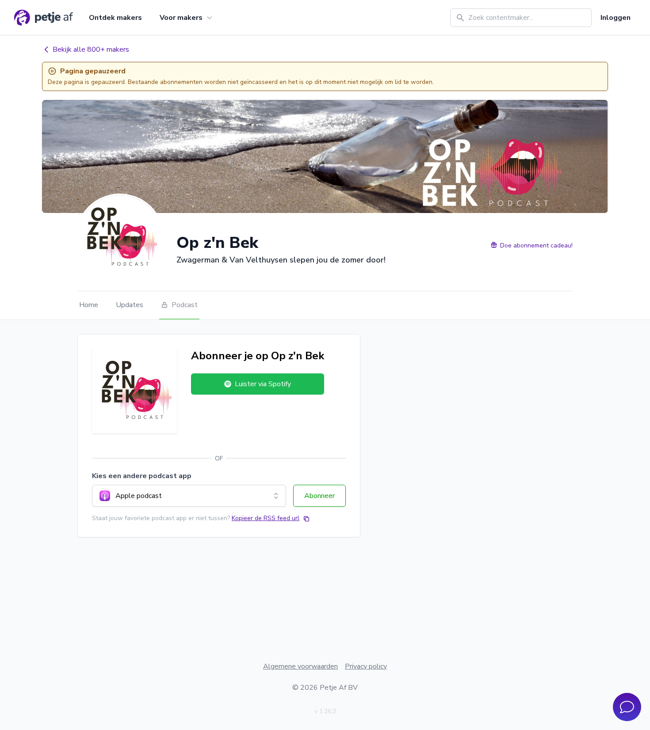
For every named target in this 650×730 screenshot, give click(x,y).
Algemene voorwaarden (300, 666)
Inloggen (615, 18)
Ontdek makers (115, 18)
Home (88, 305)
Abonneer (319, 496)
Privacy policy (366, 666)
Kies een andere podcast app (141, 476)
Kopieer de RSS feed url (265, 518)
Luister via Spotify (263, 384)
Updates (129, 305)
